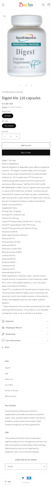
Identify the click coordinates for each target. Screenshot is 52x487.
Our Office (9, 385)
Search (8, 368)
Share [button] (7, 347)
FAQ (6, 373)
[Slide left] (20, 85)
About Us (9, 379)
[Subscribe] (44, 467)
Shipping (4, 107)
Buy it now (26, 152)
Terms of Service (11, 390)
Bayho (28, 482)
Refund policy (10, 396)
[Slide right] (31, 85)
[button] (3, 5)
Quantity (5, 131)
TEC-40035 (9, 126)
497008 (8, 116)
